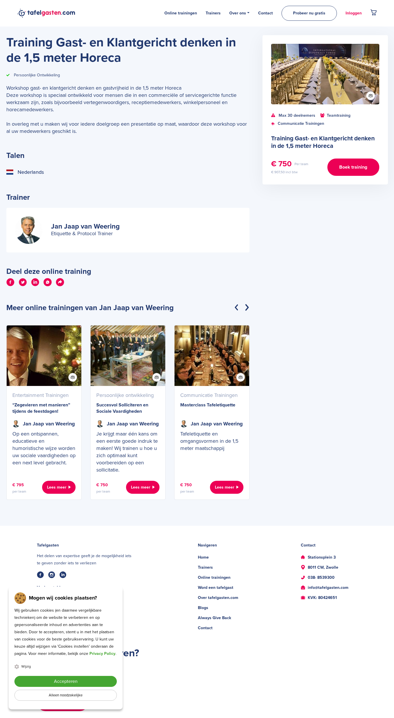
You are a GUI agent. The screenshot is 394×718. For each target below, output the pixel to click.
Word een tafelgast (215, 587)
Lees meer (56, 487)
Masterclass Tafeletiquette (207, 405)
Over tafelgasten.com (218, 597)
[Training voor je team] (370, 95)
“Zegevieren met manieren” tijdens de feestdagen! (41, 408)
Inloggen (354, 13)
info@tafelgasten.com (328, 587)
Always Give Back (214, 617)
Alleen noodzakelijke (65, 695)
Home (203, 557)
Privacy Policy (102, 653)
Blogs (203, 607)
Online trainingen (214, 577)
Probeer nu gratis (309, 13)
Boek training (353, 167)
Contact (205, 627)
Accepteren (66, 681)
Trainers (205, 567)
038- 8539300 (321, 577)
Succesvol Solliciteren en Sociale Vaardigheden (122, 408)
